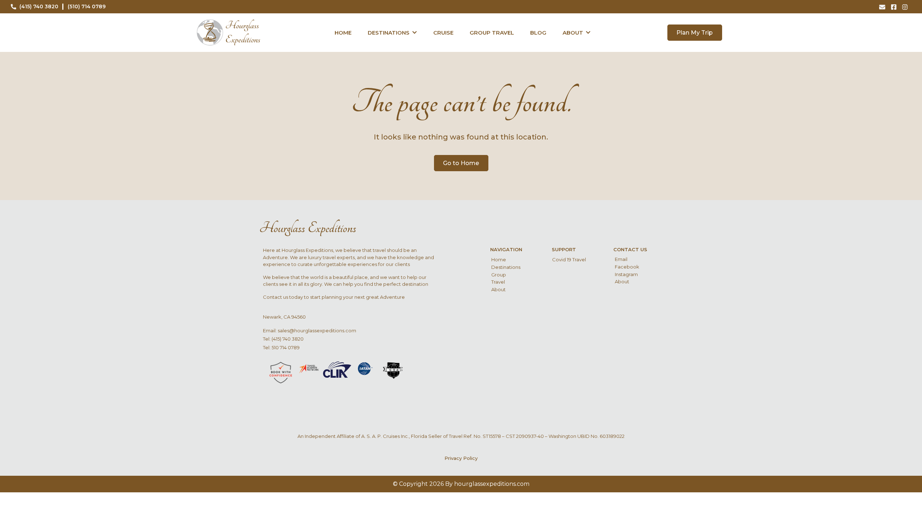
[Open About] (588, 32)
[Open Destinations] (414, 32)
